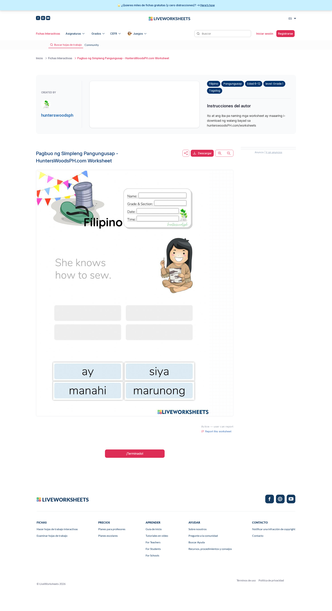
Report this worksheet (218, 431)
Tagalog (214, 91)
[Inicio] (169, 18)
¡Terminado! (134, 453)
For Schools (152, 555)
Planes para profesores (111, 529)
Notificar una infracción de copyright (273, 529)
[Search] (198, 33)
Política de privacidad (271, 580)
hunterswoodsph (57, 115)
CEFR (113, 33)
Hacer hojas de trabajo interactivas (57, 529)
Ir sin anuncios (274, 152)
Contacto (257, 535)
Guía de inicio (154, 529)
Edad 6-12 (253, 84)
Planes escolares (108, 535)
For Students (153, 548)
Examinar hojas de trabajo (52, 535)
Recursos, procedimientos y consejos (210, 548)
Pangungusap (232, 84)
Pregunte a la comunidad (203, 535)
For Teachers (153, 542)
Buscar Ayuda (196, 542)
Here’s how (207, 5)
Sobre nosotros (197, 529)
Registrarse (285, 33)
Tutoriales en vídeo (157, 535)
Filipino (213, 84)
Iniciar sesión (264, 33)
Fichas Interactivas (48, 33)
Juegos (138, 33)
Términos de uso (246, 580)
